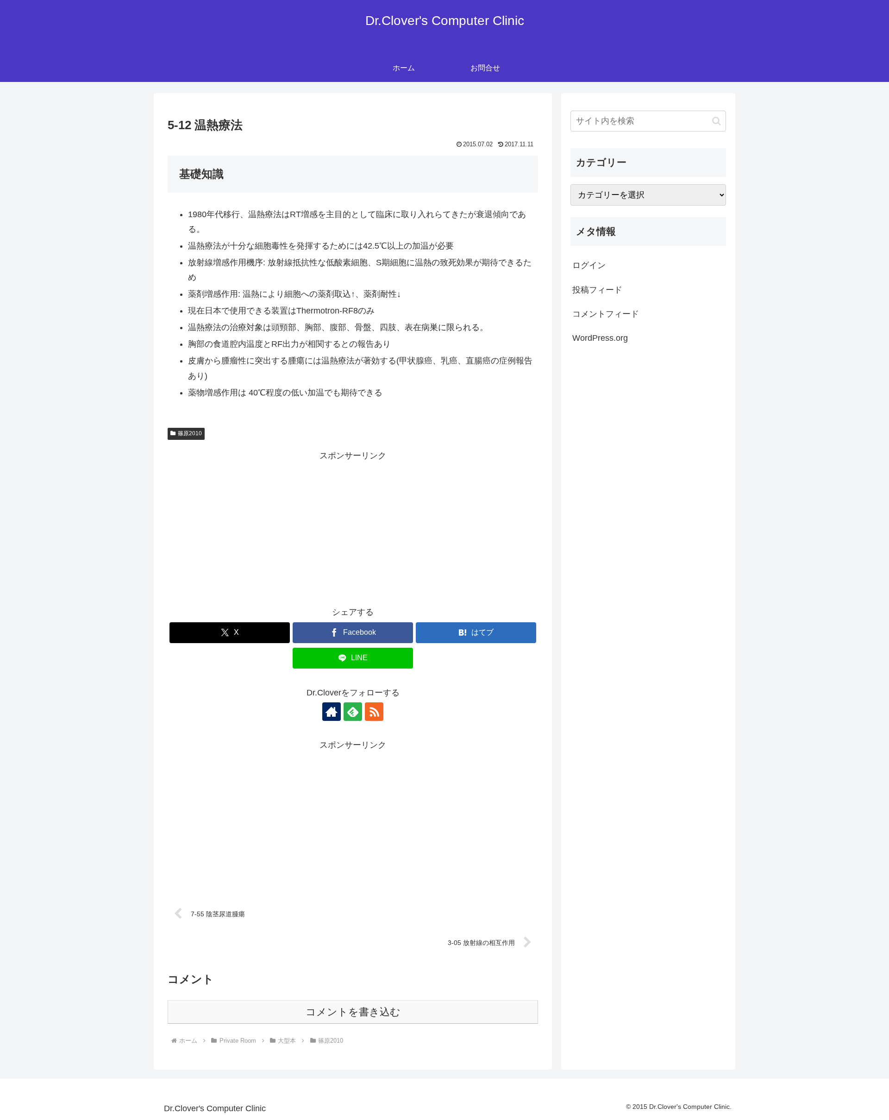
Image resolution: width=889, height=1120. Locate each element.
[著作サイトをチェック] (331, 711)
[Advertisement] (353, 528)
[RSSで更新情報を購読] (374, 711)
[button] (716, 121)
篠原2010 (190, 433)
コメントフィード (605, 314)
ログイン (589, 265)
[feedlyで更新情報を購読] (353, 711)
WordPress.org (600, 338)
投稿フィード (597, 289)
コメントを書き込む (353, 1012)
